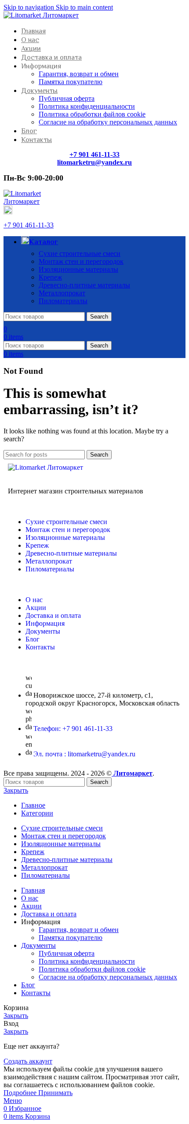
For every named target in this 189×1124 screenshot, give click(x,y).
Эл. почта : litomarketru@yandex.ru (84, 754)
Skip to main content (84, 7)
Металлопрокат (62, 293)
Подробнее (21, 1092)
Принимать (55, 1092)
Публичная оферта (66, 98)
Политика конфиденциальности (87, 106)
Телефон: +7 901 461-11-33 (73, 728)
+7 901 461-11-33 (29, 225)
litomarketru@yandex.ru (94, 162)
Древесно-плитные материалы (84, 285)
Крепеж (50, 277)
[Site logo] (41, 15)
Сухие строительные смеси (79, 253)
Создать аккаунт (28, 1061)
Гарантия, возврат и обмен (79, 74)
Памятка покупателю (70, 81)
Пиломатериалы (63, 301)
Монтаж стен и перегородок (81, 261)
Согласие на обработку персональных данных (108, 122)
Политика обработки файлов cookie (92, 114)
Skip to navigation (30, 7)
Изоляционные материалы (78, 269)
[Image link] (45, 467)
